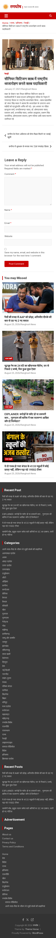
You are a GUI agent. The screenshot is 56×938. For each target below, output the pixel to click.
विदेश (4, 750)
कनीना (4, 585)
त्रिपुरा (4, 662)
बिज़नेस (5, 694)
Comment (10, 174)
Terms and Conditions (13, 846)
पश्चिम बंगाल (7, 686)
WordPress (37, 933)
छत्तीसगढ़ (6, 634)
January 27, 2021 (12, 89)
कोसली (5, 605)
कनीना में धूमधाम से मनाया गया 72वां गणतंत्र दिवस (29, 146)
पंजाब (4, 682)
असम (4, 557)
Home (5, 854)
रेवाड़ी (6, 73)
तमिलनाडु (6, 650)
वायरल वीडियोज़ (8, 746)
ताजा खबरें (8, 310)
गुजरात (5, 613)
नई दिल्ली (6, 670)
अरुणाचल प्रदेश (8, 553)
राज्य (4, 734)
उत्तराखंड (6, 569)
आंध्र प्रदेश (7, 561)
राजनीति (5, 726)
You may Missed (15, 278)
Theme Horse (32, 929)
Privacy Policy (9, 842)
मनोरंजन (5, 710)
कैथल (4, 601)
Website (8, 236)
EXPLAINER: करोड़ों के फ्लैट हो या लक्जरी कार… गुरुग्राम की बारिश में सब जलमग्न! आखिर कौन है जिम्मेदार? (26, 418)
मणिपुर (4, 702)
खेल (4, 609)
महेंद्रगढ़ (5, 718)
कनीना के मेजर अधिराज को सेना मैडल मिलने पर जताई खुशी (28, 136)
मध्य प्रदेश (6, 706)
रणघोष (15, 7)
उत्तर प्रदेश (6, 565)
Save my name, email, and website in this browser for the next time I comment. (24, 254)
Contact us (7, 838)
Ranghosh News (29, 89)
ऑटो (4, 577)
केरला (4, 597)
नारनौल (5, 674)
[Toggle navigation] (6, 15)
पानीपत (5, 690)
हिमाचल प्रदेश (8, 758)
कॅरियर (5, 593)
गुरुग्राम (5, 617)
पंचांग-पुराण (6, 678)
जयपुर (4, 642)
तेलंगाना (5, 658)
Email (7, 223)
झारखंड (5, 646)
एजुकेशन (5, 573)
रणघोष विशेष (7, 722)
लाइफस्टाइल (7, 742)
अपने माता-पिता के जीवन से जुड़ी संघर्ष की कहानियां (22, 549)
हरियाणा (5, 754)
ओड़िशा (5, 581)
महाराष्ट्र (5, 714)
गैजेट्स (5, 621)
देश (3, 666)
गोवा (3, 625)
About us (6, 834)
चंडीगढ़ (5, 630)
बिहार (4, 698)
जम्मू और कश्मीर (8, 638)
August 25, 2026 (12, 324)
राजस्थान (6, 730)
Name (8, 210)
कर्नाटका (5, 589)
